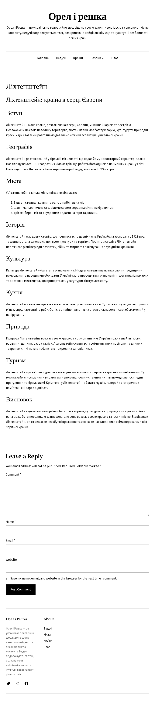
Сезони (96, 58)
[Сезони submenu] (103, 58)
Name (11, 522)
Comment (13, 474)
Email (10, 541)
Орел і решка (77, 16)
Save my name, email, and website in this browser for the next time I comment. (63, 578)
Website (11, 560)
